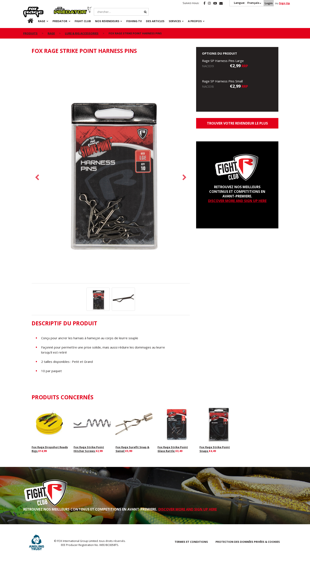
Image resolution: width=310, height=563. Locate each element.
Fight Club (83, 21)
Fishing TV (134, 21)
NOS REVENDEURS (107, 21)
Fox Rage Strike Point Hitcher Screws (89, 449)
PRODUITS (30, 33)
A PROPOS (195, 21)
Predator (61, 9)
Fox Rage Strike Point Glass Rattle (173, 449)
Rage (27, 9)
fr (26, 21)
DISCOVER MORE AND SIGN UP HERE (237, 200)
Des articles (155, 21)
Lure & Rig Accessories (81, 33)
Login (269, 3)
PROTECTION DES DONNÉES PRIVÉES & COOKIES (248, 542)
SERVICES (175, 21)
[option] (111, 171)
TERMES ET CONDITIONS (191, 542)
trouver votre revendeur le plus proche (237, 125)
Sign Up (284, 3)
